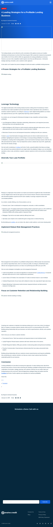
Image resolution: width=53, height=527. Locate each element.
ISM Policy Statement (44, 517)
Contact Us (31, 512)
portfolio (13, 222)
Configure (18, 147)
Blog (29, 514)
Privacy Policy (42, 514)
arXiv (7, 136)
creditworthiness (41, 272)
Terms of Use (42, 512)
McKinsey (26, 111)
